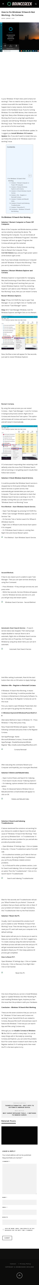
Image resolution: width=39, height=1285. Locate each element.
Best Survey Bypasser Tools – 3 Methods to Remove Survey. (19, 1114)
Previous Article (19, 1103)
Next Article (19, 1110)
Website (5, 1217)
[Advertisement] (19, 76)
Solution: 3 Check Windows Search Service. (21, 192)
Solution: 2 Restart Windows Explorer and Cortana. (19, 188)
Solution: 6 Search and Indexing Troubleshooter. (20, 204)
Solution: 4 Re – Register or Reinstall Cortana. (19, 196)
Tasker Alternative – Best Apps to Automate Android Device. (19, 1106)
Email (4, 1207)
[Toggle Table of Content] (29, 175)
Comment (6, 1161)
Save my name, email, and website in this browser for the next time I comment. (19, 1229)
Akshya (3, 18)
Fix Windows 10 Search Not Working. (16, 180)
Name (4, 1197)
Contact (13, 1264)
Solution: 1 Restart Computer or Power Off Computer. (20, 184)
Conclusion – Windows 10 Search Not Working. (20, 210)
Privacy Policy (25, 1264)
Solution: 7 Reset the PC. (18, 207)
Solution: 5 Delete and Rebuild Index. (19, 200)
